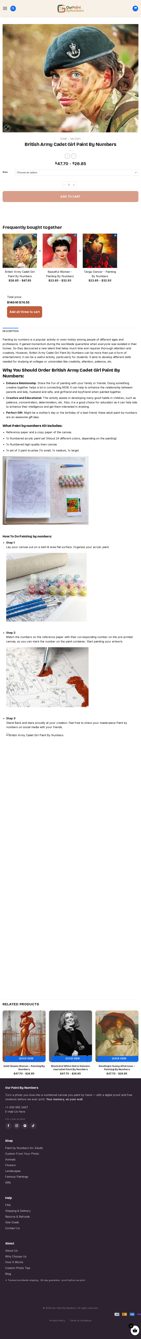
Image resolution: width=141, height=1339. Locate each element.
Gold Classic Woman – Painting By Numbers (24, 1068)
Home (63, 138)
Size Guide (12, 1222)
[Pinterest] (25, 1126)
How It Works (14, 1262)
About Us (11, 1250)
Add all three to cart (24, 312)
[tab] (10, 331)
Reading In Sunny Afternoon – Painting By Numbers (117, 1068)
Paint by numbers (26, 426)
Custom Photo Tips (17, 1268)
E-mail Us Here (15, 1111)
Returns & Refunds (17, 1216)
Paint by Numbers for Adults (24, 1148)
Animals (10, 1159)
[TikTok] (33, 1126)
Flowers (10, 1165)
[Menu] (5, 8)
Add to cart (70, 196)
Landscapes (13, 1171)
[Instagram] (16, 1126)
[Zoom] (7, 128)
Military (75, 138)
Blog (8, 1273)
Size (5, 172)
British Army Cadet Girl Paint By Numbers (56, 352)
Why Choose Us (15, 1256)
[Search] (13, 8)
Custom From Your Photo (22, 1153)
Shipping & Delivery (18, 1210)
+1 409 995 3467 (16, 1107)
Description (10, 331)
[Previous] (2, 1044)
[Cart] (135, 8)
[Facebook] (8, 1126)
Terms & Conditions (80, 1320)
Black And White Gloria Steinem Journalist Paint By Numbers (70, 1068)
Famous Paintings (16, 1176)
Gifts (8, 1182)
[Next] (138, 1044)
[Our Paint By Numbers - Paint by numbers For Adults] (70, 8)
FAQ (8, 1205)
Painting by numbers (16, 339)
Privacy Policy (57, 1320)
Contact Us (12, 1228)
